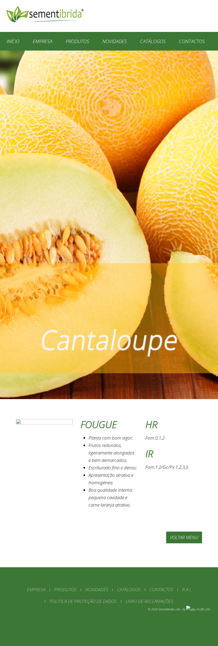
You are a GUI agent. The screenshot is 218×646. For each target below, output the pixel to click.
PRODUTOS (65, 589)
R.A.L (186, 589)
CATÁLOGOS (129, 589)
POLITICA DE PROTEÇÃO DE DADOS (83, 601)
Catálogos (153, 41)
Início (13, 41)
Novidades (114, 41)
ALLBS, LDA (203, 609)
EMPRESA (36, 589)
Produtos (77, 41)
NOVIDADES (96, 589)
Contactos (192, 41)
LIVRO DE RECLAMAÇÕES (149, 601)
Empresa (42, 41)
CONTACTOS (161, 589)
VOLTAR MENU (184, 537)
